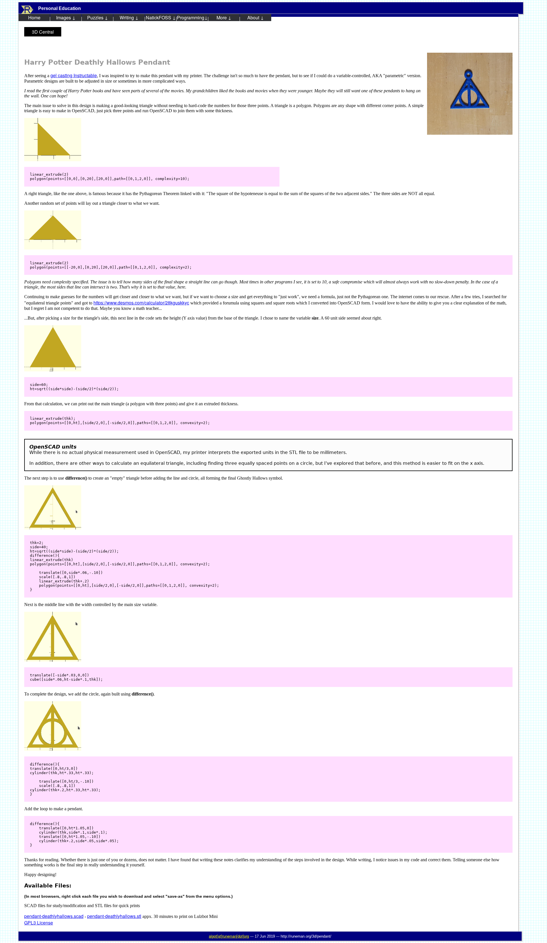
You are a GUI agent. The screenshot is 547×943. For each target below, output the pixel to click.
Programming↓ (192, 17)
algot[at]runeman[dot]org (229, 936)
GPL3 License (38, 922)
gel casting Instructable (73, 75)
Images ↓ (65, 17)
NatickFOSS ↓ (161, 17)
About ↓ (255, 17)
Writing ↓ (129, 17)
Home (34, 17)
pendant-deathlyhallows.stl (114, 916)
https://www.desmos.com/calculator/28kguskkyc (141, 302)
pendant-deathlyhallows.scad (53, 916)
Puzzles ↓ (97, 17)
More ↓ (224, 17)
